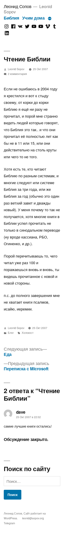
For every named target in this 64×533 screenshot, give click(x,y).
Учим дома (33, 18)
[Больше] (50, 18)
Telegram (9, 523)
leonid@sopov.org (33, 518)
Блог (11, 332)
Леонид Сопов (17, 6)
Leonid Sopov (16, 69)
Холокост (27, 332)
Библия (11, 18)
